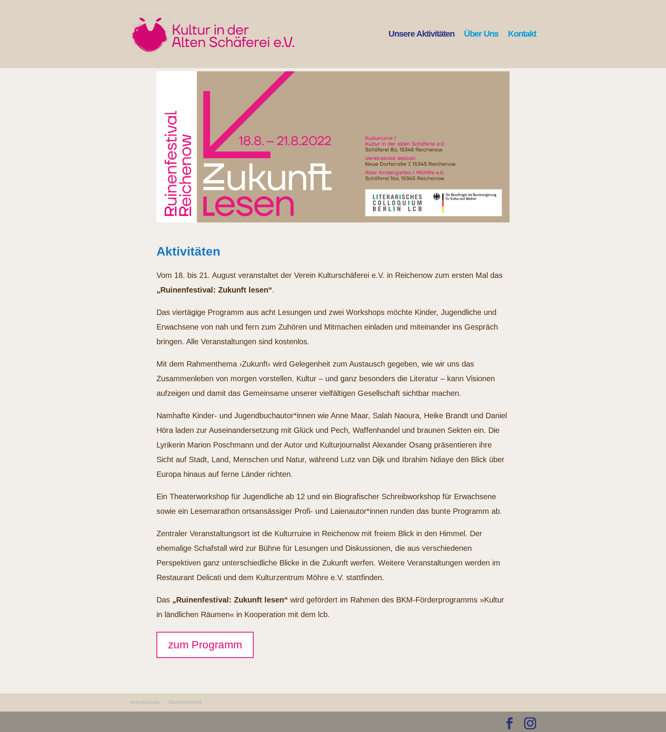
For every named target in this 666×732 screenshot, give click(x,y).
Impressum (144, 702)
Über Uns (481, 35)
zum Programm (205, 645)
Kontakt (522, 35)
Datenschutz (185, 702)
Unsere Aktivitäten (421, 35)
